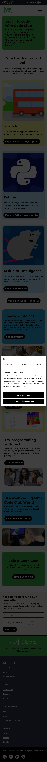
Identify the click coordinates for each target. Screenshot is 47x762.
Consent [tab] (8, 365)
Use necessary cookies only (23, 401)
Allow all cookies (23, 395)
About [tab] (38, 365)
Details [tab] (23, 365)
